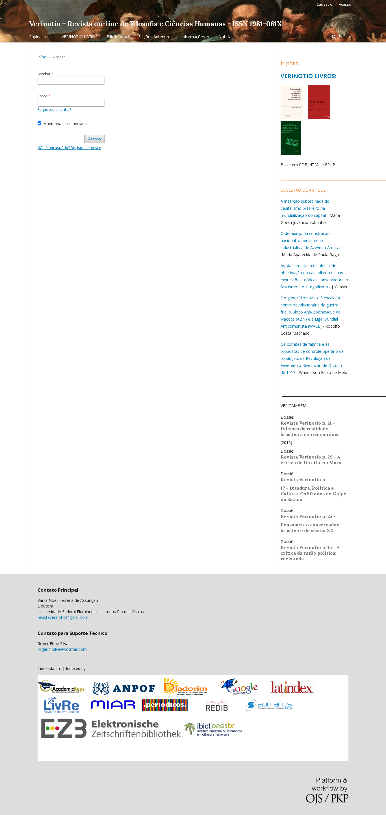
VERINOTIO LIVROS (79, 36)
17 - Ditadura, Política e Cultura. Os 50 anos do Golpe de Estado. (313, 493)
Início (42, 56)
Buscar (344, 36)
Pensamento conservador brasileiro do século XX (310, 527)
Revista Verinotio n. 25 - (309, 516)
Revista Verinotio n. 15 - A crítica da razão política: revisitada (310, 552)
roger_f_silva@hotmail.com (62, 649)
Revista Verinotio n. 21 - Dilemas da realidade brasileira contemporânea (311, 428)
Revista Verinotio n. (303, 479)
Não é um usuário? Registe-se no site (69, 147)
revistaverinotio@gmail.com (63, 617)
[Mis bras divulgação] (291, 153)
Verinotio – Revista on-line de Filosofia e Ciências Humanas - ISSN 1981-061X (155, 24)
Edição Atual (118, 36)
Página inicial (41, 36)
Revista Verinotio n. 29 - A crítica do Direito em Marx (311, 459)
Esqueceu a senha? (54, 109)
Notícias (225, 36)
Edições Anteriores (155, 36)
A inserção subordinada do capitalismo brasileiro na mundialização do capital (305, 208)
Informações (193, 36)
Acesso (345, 4)
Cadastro (324, 4)
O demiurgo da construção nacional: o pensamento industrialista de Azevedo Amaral (310, 240)
